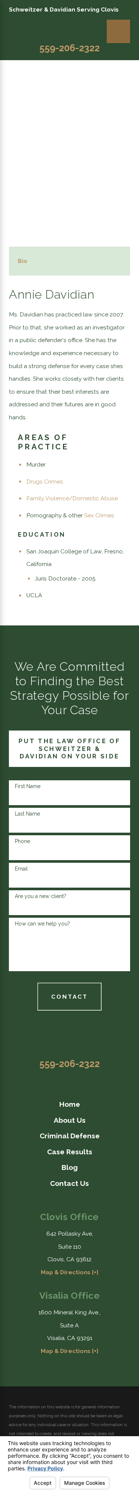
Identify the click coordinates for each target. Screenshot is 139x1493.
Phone (22, 841)
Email (21, 869)
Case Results (69, 1152)
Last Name (27, 814)
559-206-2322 (69, 47)
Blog (70, 1167)
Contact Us (69, 1183)
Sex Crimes (99, 515)
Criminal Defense (70, 1136)
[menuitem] (69, 1104)
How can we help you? (42, 924)
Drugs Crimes (44, 481)
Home (69, 1104)
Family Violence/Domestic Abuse (72, 498)
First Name (27, 786)
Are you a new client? (40, 896)
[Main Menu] (118, 31)
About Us (70, 1120)
